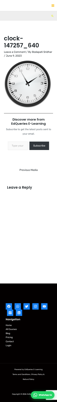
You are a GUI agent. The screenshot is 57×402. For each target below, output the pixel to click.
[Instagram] (35, 306)
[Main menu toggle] (52, 5)
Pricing (9, 337)
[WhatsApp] (18, 306)
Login (8, 345)
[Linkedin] (19, 313)
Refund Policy (28, 379)
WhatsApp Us (45, 395)
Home (9, 325)
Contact (10, 341)
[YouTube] (44, 306)
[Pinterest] (10, 313)
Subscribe (39, 145)
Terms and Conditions (21, 374)
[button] (52, 15)
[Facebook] (9, 306)
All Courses (11, 329)
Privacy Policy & (37, 374)
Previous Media (28, 169)
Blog (8, 333)
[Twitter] (26, 306)
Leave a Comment (15, 51)
